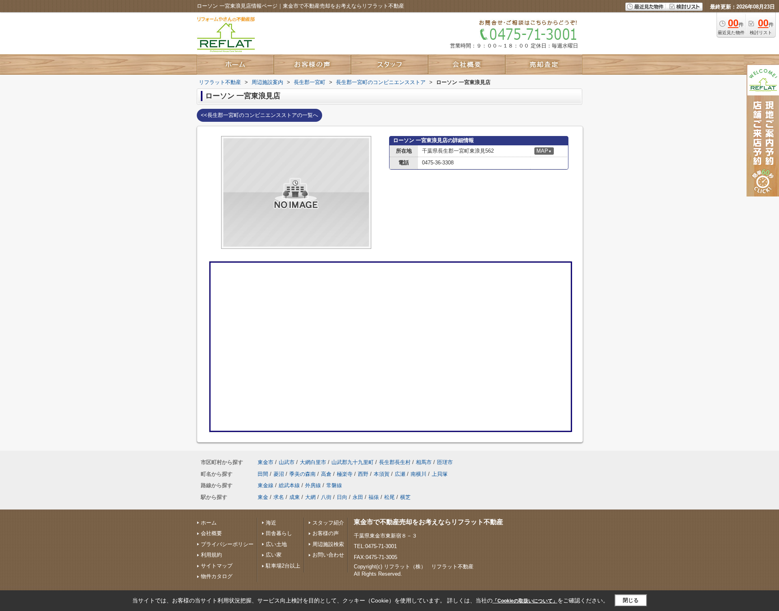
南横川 (418, 474)
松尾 (389, 497)
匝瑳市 (445, 462)
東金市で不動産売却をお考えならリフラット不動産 (428, 521)
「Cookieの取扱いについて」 (525, 601)
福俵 (373, 497)
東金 (263, 497)
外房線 (313, 485)
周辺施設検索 (328, 544)
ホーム (209, 523)
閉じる (631, 600)
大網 (310, 497)
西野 (363, 474)
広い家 (274, 555)
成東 (294, 497)
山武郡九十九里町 (352, 462)
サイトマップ (216, 566)
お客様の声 (325, 533)
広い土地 (276, 544)
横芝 (405, 497)
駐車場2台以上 (283, 566)
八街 (326, 497)
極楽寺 (345, 474)
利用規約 (211, 555)
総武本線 (289, 485)
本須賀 (382, 474)
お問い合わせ (328, 555)
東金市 (265, 462)
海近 (271, 523)
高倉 (326, 474)
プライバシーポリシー (227, 544)
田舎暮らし (279, 533)
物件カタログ (216, 576)
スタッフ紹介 (328, 523)
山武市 (287, 462)
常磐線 (334, 485)
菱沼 (278, 474)
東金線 (265, 485)
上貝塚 (440, 474)
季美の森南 (302, 474)
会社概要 (211, 533)
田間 (263, 474)
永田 (358, 497)
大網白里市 (313, 462)
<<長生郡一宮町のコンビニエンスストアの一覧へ (259, 115)
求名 (278, 497)
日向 (342, 497)
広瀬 (400, 474)
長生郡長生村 (395, 462)
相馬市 (424, 462)
